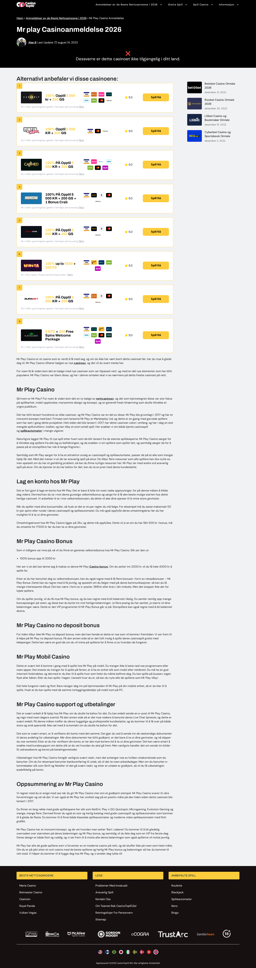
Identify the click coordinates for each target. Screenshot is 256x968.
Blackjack (177, 892)
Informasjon (226, 4)
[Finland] (107, 952)
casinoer (80, 363)
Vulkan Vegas (28, 912)
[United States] (100, 952)
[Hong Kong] (149, 952)
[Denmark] (142, 952)
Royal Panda (27, 906)
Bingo (175, 912)
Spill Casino (200, 4)
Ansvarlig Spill (104, 892)
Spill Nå (156, 97)
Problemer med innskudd (111, 885)
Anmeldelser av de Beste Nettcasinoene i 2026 (127, 4)
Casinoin (24, 899)
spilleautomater (31, 431)
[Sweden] (135, 952)
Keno (174, 906)
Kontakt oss (103, 899)
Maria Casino (27, 885)
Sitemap (100, 919)
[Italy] (128, 952)
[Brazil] (114, 952)
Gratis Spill (175, 4)
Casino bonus (98, 566)
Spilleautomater (181, 899)
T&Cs (81, 107)
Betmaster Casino (30, 892)
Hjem (20, 18)
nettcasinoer (105, 398)
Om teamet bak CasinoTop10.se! (116, 906)
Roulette (176, 885)
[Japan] (121, 952)
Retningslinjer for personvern (114, 912)
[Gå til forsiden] (26, 5)
